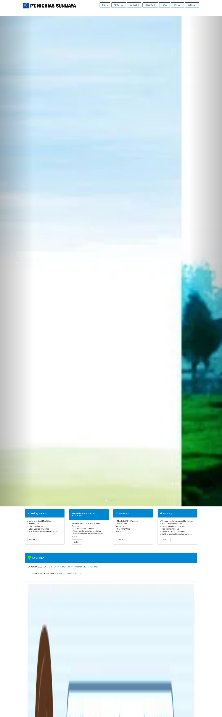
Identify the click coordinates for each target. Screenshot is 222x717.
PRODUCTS (150, 5)
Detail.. (32, 539)
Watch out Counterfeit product (69, 573)
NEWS (164, 5)
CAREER (177, 5)
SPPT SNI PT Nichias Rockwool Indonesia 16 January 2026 (73, 567)
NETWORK (134, 5)
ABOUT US (118, 5)
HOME (105, 5)
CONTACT (192, 5)
